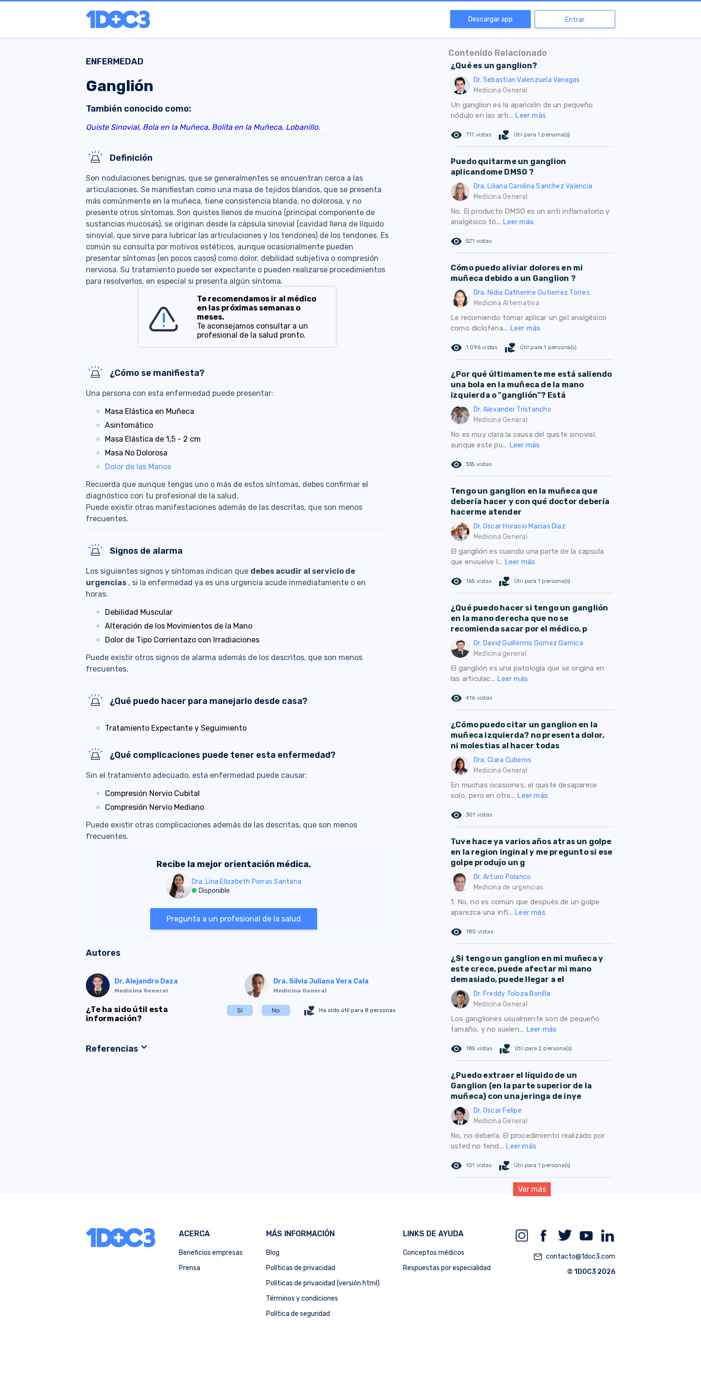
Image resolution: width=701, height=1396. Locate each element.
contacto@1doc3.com (574, 1257)
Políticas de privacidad (300, 1268)
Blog (272, 1253)
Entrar (575, 20)
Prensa (189, 1268)
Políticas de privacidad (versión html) (323, 1283)
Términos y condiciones (302, 1298)
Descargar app (490, 19)
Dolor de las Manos (138, 466)
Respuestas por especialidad (447, 1268)
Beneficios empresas (211, 1253)
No (276, 1010)
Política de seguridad (298, 1314)
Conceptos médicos (433, 1253)
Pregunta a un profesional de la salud (233, 918)
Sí (240, 1010)
